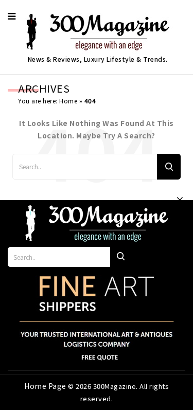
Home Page (46, 386)
